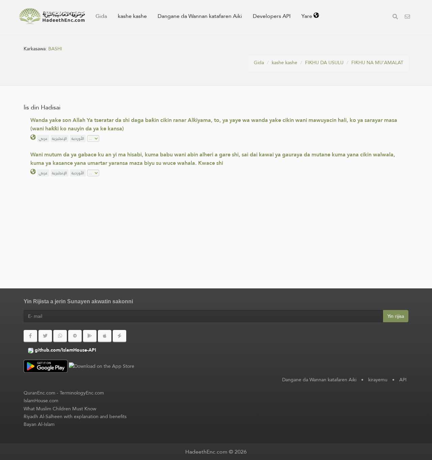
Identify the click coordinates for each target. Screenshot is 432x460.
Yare (307, 16)
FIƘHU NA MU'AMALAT (377, 62)
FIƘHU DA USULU (324, 62)
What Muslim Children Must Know (60, 408)
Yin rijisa (395, 316)
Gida (101, 16)
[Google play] (90, 336)
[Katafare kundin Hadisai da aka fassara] (52, 16)
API (403, 379)
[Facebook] (30, 336)
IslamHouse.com (41, 400)
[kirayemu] (407, 17)
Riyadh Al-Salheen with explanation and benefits (75, 416)
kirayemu (377, 379)
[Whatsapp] (60, 336)
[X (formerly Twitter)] (45, 336)
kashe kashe (132, 16)
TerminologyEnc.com (82, 392)
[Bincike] (395, 17)
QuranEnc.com (39, 392)
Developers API (272, 16)
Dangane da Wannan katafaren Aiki (200, 16)
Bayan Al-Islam (39, 424)
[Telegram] (75, 336)
